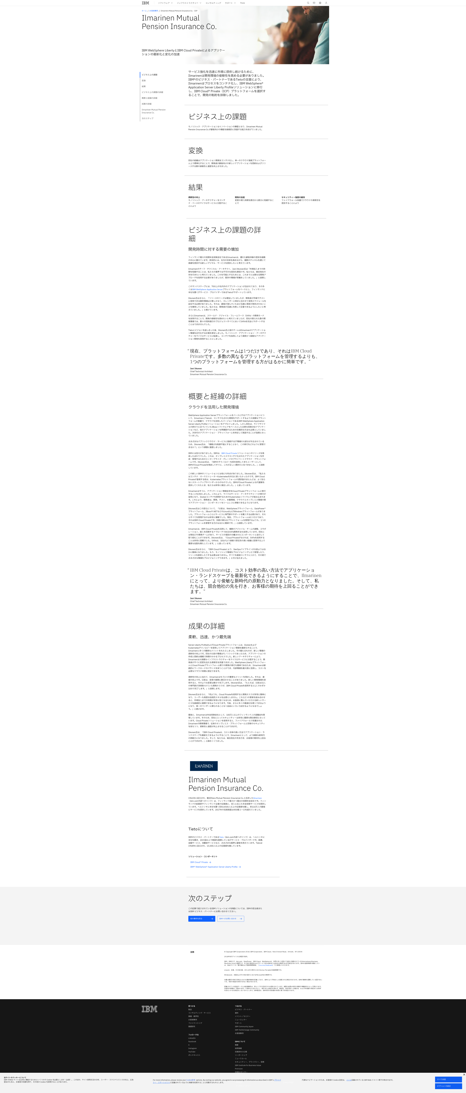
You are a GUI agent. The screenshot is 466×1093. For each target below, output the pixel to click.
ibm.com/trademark (266, 965)
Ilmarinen (257, 798)
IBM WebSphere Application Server (207, 289)
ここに (349, 1080)
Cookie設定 (190, 1080)
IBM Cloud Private (229, 453)
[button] (320, 3)
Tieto (221, 837)
